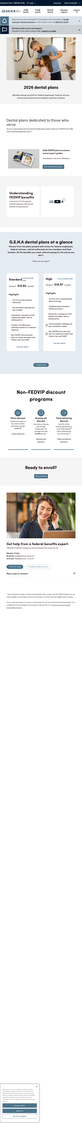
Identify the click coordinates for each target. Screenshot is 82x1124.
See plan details (22, 347)
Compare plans (41, 365)
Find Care (57, 3)
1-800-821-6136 (61, 22)
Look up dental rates (27, 279)
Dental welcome (28, 22)
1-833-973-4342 (15, 567)
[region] (19, 1103)
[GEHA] (11, 11)
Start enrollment (41, 476)
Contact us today (48, 31)
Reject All (19, 1111)
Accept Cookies (19, 1105)
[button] (31, 3)
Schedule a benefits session (38, 567)
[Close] (37, 1086)
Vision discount (18, 434)
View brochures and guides (53, 167)
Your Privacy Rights (19, 1116)
